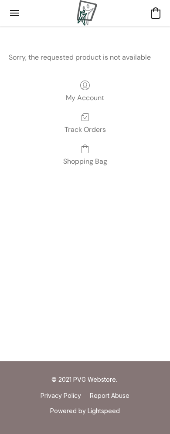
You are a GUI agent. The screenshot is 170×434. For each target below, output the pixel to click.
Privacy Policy (61, 395)
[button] (85, 13)
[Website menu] (14, 13)
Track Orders (85, 129)
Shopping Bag (85, 161)
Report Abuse (109, 395)
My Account (85, 97)
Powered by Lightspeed (85, 410)
